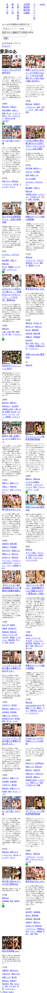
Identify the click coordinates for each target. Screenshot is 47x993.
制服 (3, 113)
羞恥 (30, 199)
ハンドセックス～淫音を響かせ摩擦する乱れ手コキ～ (11, 668)
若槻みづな (16, 551)
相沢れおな (14, 970)
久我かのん (39, 774)
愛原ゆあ (5, 107)
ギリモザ (12, 986)
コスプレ (40, 260)
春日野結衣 (39, 763)
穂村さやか (16, 974)
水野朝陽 (13, 547)
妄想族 (12, 637)
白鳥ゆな (13, 107)
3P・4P (4, 334)
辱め (11, 901)
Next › (5, 992)
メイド (36, 263)
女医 (3, 269)
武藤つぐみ (6, 716)
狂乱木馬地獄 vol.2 (10, 951)
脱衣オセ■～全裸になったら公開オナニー (11, 439)
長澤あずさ (12, 628)
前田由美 (5, 632)
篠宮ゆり (13, 403)
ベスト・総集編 (12, 566)
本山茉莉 (15, 406)
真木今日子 (6, 551)
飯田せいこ (37, 168)
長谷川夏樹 (6, 110)
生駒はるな (30, 774)
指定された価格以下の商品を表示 (17, 32)
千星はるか (6, 974)
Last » (11, 992)
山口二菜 (5, 625)
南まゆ (28, 330)
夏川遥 (14, 705)
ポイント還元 (31, 553)
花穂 (27, 175)
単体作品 (29, 263)
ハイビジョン (31, 107)
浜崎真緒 (36, 337)
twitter (42, 4)
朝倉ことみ (34, 175)
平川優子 (36, 172)
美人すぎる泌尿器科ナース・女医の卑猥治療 (11, 219)
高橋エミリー (15, 709)
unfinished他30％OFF (33, 706)
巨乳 (27, 112)
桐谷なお (38, 327)
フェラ (15, 113)
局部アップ (34, 783)
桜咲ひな (5, 483)
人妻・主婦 (38, 110)
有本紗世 (29, 777)
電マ (6, 986)
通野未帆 (35, 330)
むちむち (6, 46)
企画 (11, 490)
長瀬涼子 (36, 104)
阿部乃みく (6, 406)
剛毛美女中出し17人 (11, 509)
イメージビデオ (31, 560)
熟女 (38, 107)
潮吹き (39, 708)
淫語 (41, 783)
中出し (37, 343)
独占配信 (11, 640)
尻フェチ (29, 648)
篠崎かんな (6, 554)
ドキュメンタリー (37, 859)
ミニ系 (36, 490)
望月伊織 (29, 168)
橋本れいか (30, 327)
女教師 (7, 412)
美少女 (15, 184)
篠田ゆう (36, 777)
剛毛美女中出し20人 (35, 289)
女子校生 (36, 199)
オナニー (5, 490)
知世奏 (4, 628)
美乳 (31, 343)
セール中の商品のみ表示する (15, 24)
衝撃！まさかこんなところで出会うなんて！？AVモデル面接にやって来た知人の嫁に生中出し (35, 75)
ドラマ (30, 110)
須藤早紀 (5, 970)
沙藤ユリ (5, 487)
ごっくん (11, 414)
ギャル (12, 187)
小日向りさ (6, 705)
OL (9, 116)
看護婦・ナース (14, 267)
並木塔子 (29, 340)
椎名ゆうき (30, 763)
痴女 (3, 721)
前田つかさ (6, 181)
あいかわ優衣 (31, 179)
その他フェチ (35, 197)
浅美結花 (29, 333)
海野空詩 (36, 770)
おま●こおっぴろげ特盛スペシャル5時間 (35, 741)
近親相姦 (5, 901)
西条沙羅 (36, 333)
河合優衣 (13, 712)
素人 (10, 334)
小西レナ (15, 110)
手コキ (9, 113)
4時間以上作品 (31, 194)
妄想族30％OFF (8, 719)
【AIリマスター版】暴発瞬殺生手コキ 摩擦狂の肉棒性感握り (11, 588)
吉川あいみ (37, 323)
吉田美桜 (5, 712)
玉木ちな (29, 172)
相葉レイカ (14, 483)
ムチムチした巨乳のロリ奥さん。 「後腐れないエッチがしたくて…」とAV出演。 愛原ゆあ (11, 294)
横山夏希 (29, 188)
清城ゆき (29, 337)
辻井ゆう (15, 716)
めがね (13, 412)
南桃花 (12, 625)
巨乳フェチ (38, 646)
